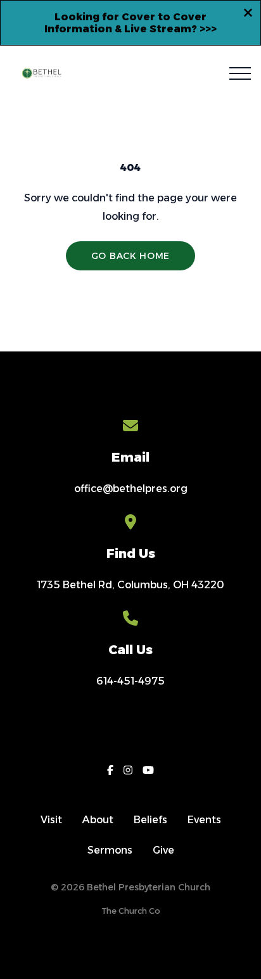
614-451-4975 (130, 681)
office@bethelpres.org (131, 489)
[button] (240, 73)
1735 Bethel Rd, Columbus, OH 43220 (130, 585)
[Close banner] (248, 15)
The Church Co (130, 911)
